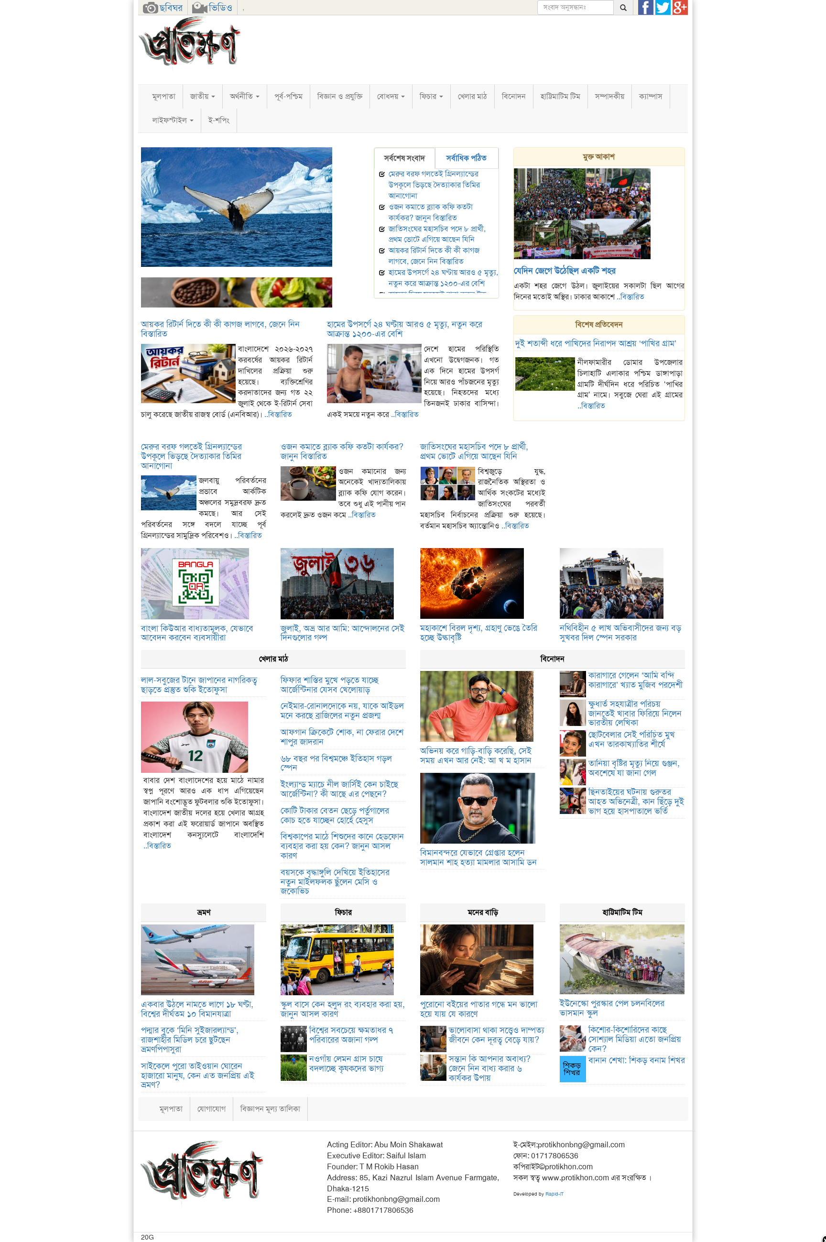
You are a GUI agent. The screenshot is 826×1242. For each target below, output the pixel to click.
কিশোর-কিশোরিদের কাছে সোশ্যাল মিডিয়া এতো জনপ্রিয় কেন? (634, 1039)
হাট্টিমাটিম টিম (560, 96)
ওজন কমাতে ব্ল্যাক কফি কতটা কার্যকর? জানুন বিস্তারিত (431, 212)
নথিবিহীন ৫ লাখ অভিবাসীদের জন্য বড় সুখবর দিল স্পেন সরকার (620, 632)
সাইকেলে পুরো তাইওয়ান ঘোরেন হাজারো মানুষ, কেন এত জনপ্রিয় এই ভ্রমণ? (197, 1075)
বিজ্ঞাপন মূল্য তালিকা (270, 1109)
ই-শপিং (218, 120)
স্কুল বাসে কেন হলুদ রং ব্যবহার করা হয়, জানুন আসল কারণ (343, 1009)
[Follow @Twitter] (663, 7)
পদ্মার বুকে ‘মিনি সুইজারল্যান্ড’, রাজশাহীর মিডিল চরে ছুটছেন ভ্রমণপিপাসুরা (190, 1039)
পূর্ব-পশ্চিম (288, 96)
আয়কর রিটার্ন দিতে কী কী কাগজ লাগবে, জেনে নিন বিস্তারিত (434, 255)
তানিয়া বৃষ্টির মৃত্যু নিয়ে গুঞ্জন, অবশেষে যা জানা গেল (634, 768)
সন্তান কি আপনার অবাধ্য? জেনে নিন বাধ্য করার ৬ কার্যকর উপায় (490, 1068)
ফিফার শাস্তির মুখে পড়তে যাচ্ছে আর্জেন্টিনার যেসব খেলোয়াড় (330, 684)
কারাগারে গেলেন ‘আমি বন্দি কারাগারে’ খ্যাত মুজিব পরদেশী (635, 680)
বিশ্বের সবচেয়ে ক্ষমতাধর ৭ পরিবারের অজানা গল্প (351, 1034)
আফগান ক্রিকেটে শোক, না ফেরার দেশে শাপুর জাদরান (342, 736)
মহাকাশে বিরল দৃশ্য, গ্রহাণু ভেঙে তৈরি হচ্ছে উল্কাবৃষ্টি (478, 632)
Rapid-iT (554, 1194)
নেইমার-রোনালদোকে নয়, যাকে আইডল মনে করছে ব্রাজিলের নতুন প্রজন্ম (342, 710)
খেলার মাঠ (472, 96)
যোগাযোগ (211, 1109)
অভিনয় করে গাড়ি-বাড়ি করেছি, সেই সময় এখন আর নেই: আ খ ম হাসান (476, 755)
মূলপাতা (163, 96)
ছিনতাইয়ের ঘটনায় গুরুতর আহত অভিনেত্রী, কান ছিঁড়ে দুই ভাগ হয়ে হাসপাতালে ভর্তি (636, 801)
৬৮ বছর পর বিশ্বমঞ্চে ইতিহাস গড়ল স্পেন (336, 763)
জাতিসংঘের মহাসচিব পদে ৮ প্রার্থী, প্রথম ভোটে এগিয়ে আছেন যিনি (437, 234)
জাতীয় (200, 96)
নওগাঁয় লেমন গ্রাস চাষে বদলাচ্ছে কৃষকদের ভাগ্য (346, 1063)
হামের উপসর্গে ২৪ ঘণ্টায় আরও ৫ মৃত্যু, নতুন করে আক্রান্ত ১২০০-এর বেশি (443, 277)
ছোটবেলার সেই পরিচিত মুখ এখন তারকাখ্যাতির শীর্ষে (631, 739)
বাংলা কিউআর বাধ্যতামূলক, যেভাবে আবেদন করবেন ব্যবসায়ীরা (197, 633)
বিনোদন (514, 96)
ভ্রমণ (203, 912)
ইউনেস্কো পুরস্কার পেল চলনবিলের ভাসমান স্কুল (612, 1008)
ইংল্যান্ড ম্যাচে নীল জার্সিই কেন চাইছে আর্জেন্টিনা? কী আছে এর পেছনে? (339, 789)
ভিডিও (220, 7)
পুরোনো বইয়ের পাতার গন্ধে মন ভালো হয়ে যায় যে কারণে (478, 1009)
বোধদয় (388, 96)
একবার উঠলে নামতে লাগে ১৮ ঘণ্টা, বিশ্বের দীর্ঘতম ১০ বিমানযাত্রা (197, 1009)
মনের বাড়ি (483, 912)
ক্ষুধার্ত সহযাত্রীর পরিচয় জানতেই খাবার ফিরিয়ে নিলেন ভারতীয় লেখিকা (635, 713)
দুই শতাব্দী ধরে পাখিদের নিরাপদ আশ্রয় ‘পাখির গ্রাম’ (595, 343)
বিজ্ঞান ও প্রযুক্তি (339, 96)
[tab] (404, 158)
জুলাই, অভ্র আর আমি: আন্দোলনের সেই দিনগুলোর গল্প (342, 633)
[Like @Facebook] (645, 7)
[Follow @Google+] (680, 7)
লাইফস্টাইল (170, 120)
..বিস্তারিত (630, 297)
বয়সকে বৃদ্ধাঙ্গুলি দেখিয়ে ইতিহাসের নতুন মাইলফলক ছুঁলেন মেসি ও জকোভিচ (335, 882)
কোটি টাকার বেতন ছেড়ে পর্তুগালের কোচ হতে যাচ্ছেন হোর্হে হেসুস (335, 815)
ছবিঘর (171, 7)
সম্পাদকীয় (609, 96)
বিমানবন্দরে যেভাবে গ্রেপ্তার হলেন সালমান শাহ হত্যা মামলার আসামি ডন (478, 857)
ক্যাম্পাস (651, 96)
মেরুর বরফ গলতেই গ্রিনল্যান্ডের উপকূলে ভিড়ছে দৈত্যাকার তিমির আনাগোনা (248, 272)
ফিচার (429, 96)
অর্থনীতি (242, 96)
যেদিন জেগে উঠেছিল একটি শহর (565, 270)
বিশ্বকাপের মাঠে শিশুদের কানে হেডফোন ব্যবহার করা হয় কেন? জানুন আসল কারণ (342, 846)
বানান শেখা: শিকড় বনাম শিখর (636, 1060)
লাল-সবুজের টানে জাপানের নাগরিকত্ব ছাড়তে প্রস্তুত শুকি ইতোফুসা (199, 684)
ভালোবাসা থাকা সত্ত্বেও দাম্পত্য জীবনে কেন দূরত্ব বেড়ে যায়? (496, 1034)
